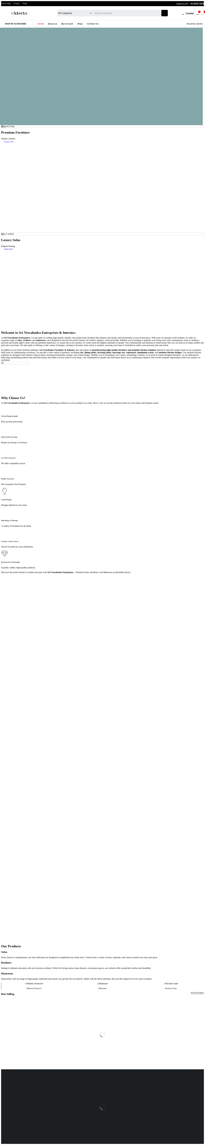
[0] (203, 13)
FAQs (24, 4)
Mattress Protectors (34, 988)
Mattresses (102, 988)
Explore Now (9, 142)
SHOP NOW (8, 249)
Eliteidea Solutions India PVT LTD (110, 1133)
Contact (17, 4)
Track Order (6, 4)
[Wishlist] (197, 13)
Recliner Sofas (171, 988)
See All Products (197, 993)
